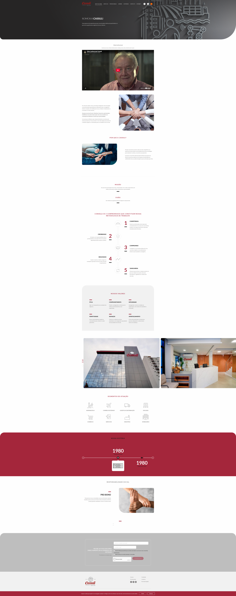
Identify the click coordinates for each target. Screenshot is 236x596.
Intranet (139, 3)
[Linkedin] (136, 582)
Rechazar (151, 593)
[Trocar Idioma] (151, 4)
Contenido (126, 3)
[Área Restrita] (148, 4)
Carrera (120, 3)
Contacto (132, 3)
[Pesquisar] (144, 4)
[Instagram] (133, 582)
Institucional (98, 3)
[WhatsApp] (131, 582)
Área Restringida (145, 581)
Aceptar (142, 593)
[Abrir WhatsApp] (233, 593)
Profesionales (113, 3)
